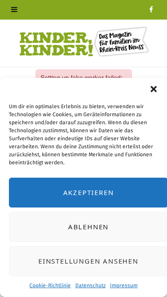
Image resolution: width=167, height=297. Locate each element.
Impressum (124, 285)
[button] (153, 89)
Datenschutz (90, 285)
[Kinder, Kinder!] (83, 42)
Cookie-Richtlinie (50, 285)
